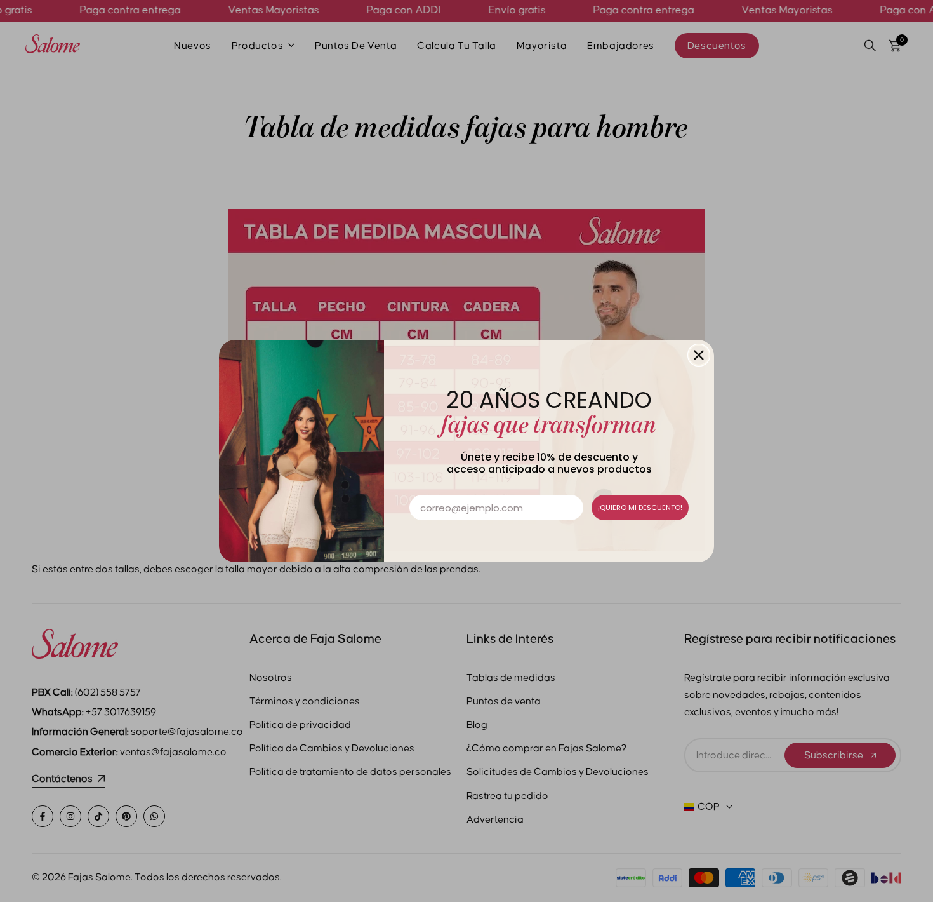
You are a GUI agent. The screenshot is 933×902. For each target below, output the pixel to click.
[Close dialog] (699, 355)
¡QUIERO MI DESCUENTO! (640, 507)
